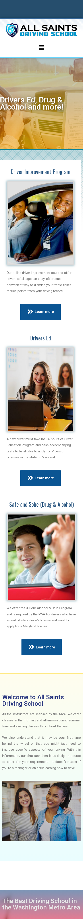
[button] (41, 48)
